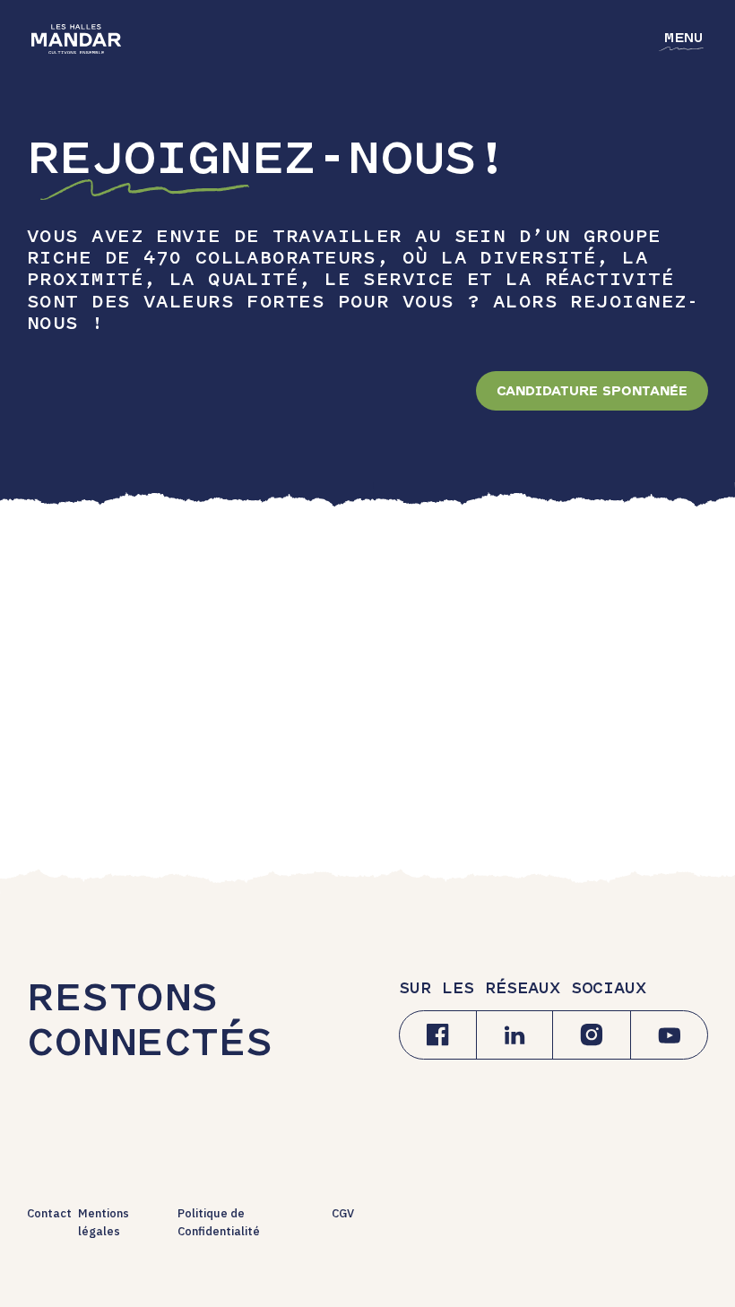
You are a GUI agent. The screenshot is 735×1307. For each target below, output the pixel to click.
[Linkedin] (514, 1035)
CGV (343, 1213)
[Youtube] (669, 1035)
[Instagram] (591, 1035)
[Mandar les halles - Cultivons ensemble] (76, 39)
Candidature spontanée (592, 391)
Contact (49, 1213)
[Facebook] (438, 1035)
